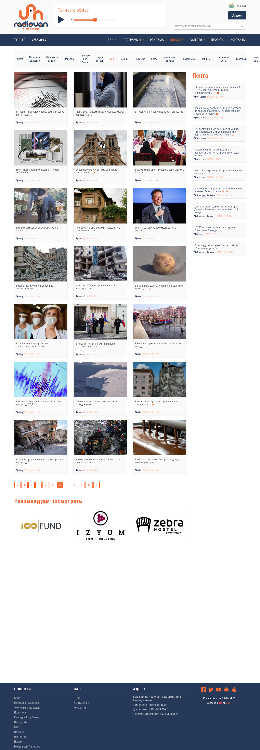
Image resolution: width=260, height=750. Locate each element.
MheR (228, 703)
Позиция (124, 59)
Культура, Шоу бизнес (85, 59)
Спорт (20, 59)
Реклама (157, 40)
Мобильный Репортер (170, 59)
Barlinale (206, 59)
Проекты (217, 40)
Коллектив (80, 707)
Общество (140, 59)
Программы (132, 40)
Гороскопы (241, 59)
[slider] (95, 20)
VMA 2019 (39, 40)
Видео (237, 15)
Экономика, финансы (52, 59)
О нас (77, 697)
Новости (177, 40)
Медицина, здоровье (34, 59)
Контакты (238, 40)
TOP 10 (20, 40)
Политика (69, 59)
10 (89, 485)
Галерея (196, 40)
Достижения (81, 702)
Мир (111, 59)
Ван (111, 40)
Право (154, 59)
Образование (188, 59)
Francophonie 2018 (223, 59)
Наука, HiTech (99, 59)
